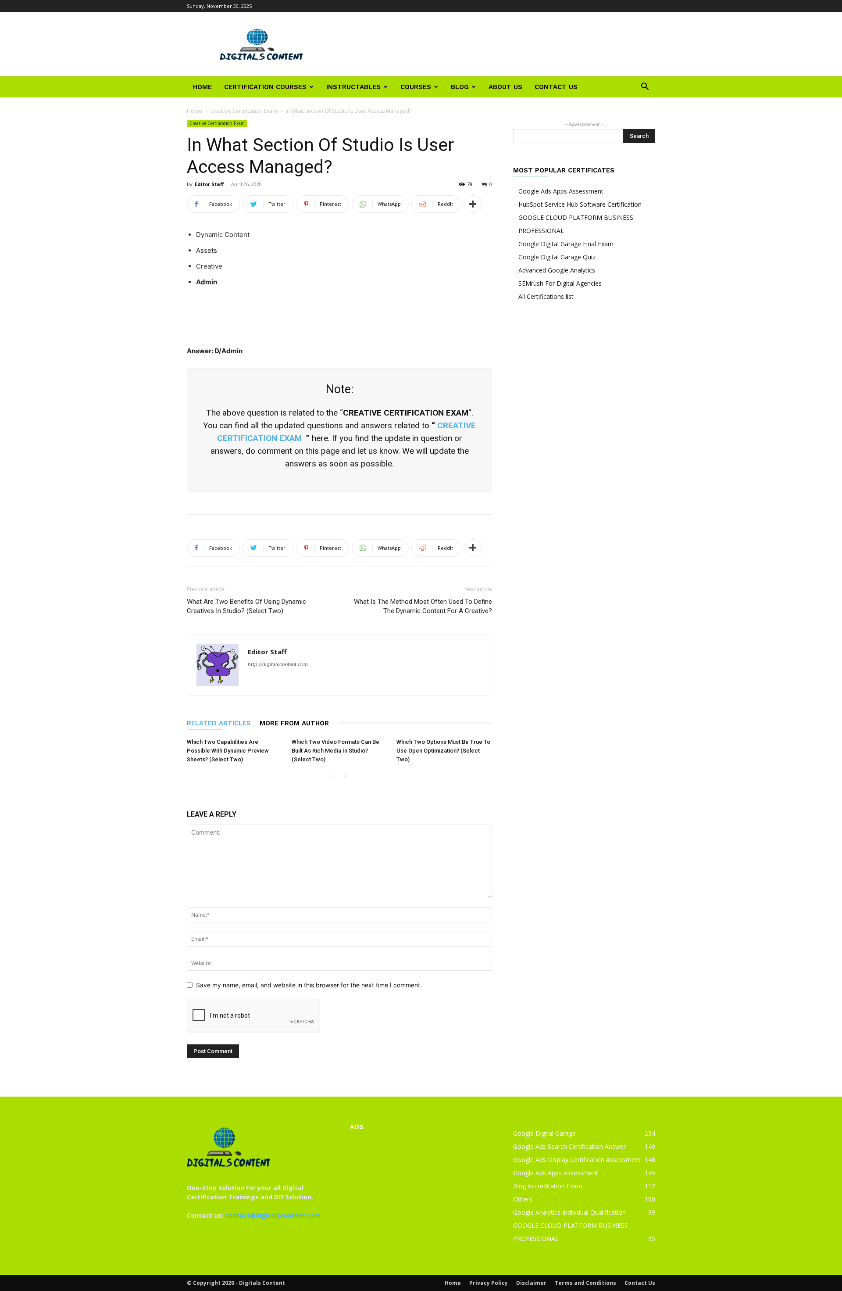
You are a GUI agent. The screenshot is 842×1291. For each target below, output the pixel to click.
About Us (505, 87)
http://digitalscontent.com (278, 664)
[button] (644, 87)
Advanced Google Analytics (556, 270)
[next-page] (344, 776)
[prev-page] (330, 776)
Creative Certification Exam (243, 111)
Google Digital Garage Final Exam (566, 244)
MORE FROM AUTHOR (294, 723)
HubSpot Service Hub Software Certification (580, 204)
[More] (473, 204)
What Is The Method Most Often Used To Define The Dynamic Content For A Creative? (423, 606)
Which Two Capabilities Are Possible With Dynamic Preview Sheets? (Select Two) (228, 751)
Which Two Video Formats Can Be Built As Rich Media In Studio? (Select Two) (335, 751)
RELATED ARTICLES (219, 723)
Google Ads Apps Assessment (560, 191)
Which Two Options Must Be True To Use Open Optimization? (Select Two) (443, 751)
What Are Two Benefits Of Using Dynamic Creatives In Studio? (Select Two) (246, 606)
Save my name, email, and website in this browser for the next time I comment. (309, 985)
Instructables (353, 87)
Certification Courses (265, 87)
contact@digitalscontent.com (273, 1215)
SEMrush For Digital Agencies (560, 283)
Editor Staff (209, 184)
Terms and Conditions (585, 1283)
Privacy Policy (488, 1283)
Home (202, 87)
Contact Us (556, 87)
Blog (460, 87)
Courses (415, 87)
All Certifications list (546, 296)
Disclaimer (531, 1283)
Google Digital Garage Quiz (557, 257)
